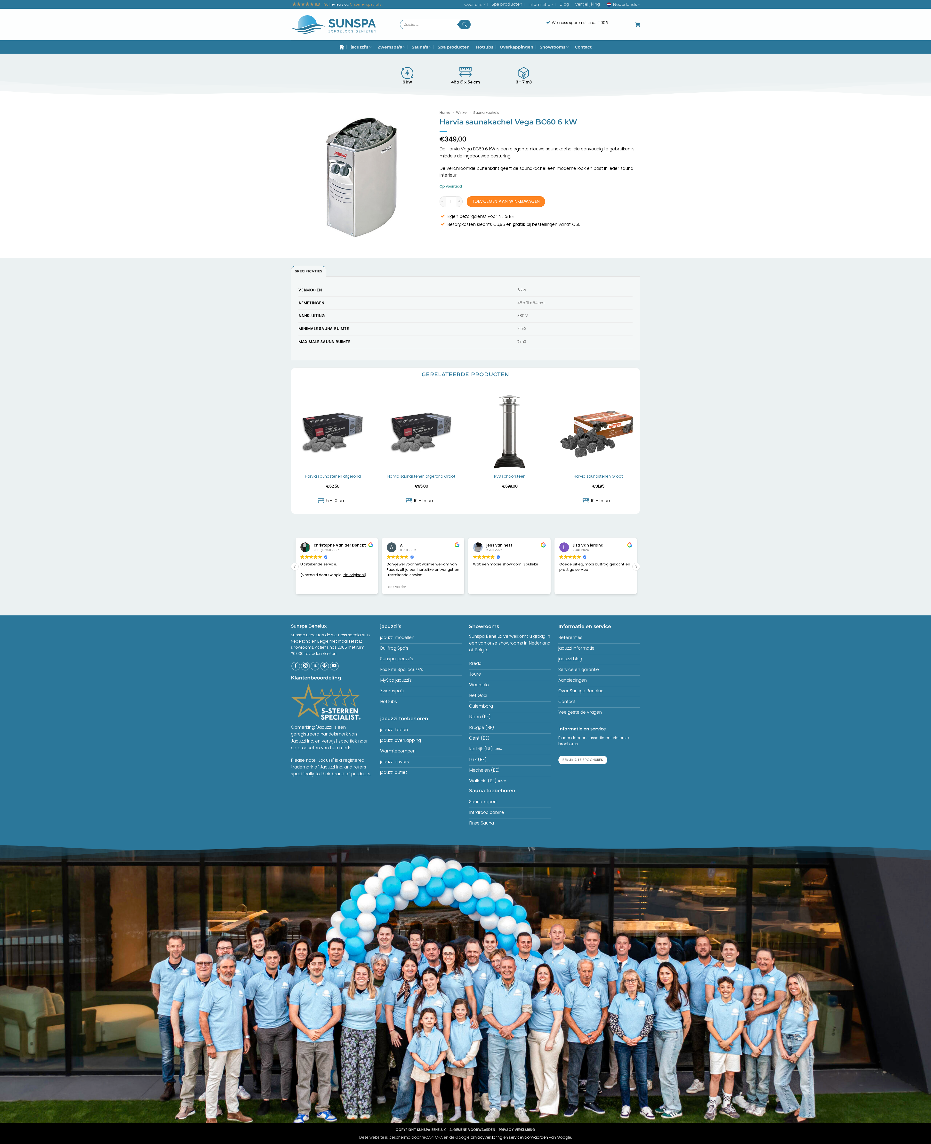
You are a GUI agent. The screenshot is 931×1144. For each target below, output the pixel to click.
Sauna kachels (486, 112)
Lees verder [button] (309, 587)
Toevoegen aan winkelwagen (506, 201)
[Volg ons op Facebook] (295, 666)
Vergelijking (587, 4)
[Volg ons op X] (315, 666)
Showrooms (552, 47)
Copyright (421, 1130)
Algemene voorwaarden (472, 1130)
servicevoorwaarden (528, 1137)
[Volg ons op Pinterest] (324, 666)
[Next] (639, 449)
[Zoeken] (464, 24)
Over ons (473, 4)
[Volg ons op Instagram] (305, 666)
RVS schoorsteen (509, 476)
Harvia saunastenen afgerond (333, 476)
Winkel (461, 112)
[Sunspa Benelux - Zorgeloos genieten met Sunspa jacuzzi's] (333, 24)
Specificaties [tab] (308, 271)
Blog (564, 4)
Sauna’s (420, 47)
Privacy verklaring (517, 1130)
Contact (583, 47)
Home (445, 112)
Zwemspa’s (390, 47)
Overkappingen (516, 47)
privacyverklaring (486, 1137)
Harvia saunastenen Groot (598, 476)
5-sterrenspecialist (366, 4)
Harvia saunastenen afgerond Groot (421, 476)
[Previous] (291, 449)
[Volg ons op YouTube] (334, 666)
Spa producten (506, 4)
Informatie (539, 4)
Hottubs (484, 47)
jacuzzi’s (359, 47)
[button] (637, 24)
